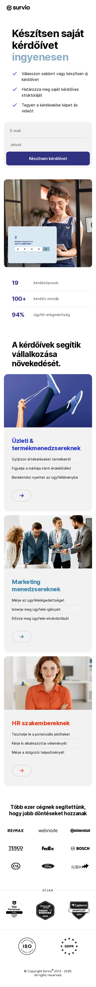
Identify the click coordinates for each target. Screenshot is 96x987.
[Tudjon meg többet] (22, 495)
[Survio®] (18, 8)
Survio (48, 971)
